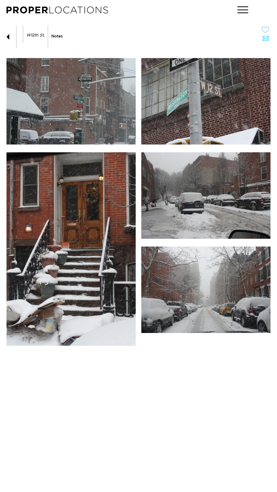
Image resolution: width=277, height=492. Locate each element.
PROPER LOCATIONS (58, 11)
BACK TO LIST (9, 37)
